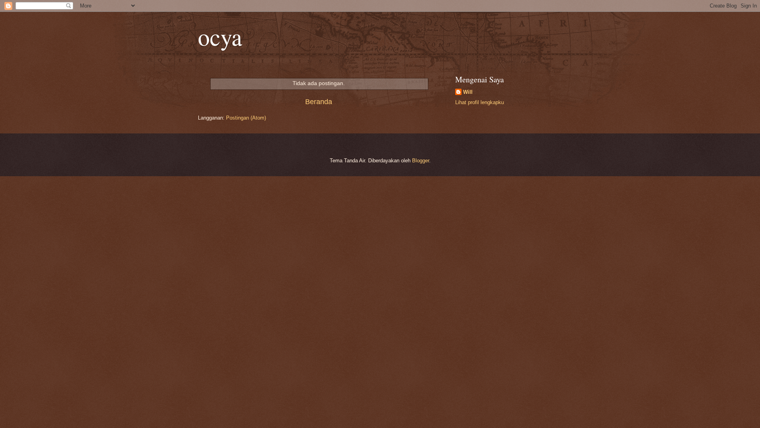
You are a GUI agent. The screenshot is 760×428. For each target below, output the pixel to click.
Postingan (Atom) (246, 118)
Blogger (420, 161)
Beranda (318, 102)
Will (468, 92)
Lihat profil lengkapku (479, 102)
